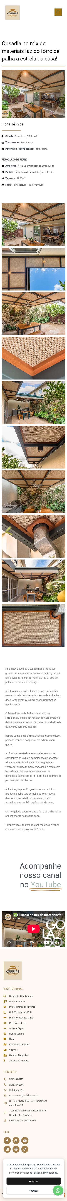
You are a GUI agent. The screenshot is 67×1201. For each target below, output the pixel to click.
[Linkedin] (7, 1149)
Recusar (33, 1190)
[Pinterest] (16, 1149)
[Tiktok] (24, 1149)
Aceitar (33, 1181)
